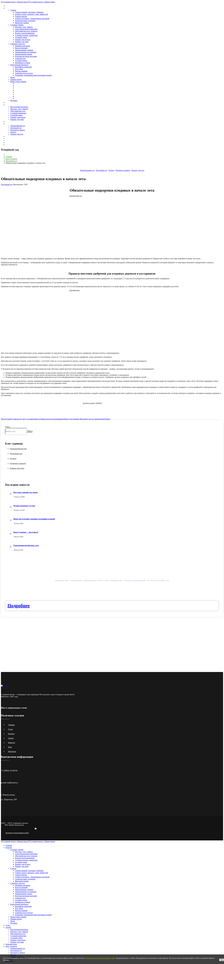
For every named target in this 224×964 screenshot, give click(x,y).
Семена (13, 10)
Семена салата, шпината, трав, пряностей (31, 14)
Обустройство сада (17, 111)
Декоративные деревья (24, 50)
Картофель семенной (23, 67)
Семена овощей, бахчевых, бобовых (29, 12)
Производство (11, 122)
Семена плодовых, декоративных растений (32, 19)
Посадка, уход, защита (24, 27)
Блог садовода (11, 124)
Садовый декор (21, 37)
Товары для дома (21, 42)
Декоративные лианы (23, 54)
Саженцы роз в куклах (24, 73)
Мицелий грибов (22, 23)
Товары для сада (16, 134)
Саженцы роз (20, 58)
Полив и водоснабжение (25, 33)
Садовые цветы (21, 61)
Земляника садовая (22, 63)
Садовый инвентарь (18, 113)
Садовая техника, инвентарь (26, 35)
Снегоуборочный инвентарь (26, 29)
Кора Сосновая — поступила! (25, 532)
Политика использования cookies (17, 833)
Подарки (13, 101)
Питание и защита (17, 130)
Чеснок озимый (21, 71)
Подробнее (18, 605)
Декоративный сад (17, 126)
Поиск (7, 427)
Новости (9, 136)
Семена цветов (21, 16)
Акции (8, 105)
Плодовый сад (16, 128)
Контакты (9, 138)
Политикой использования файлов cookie (100, 958)
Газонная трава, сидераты (25, 21)
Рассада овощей (21, 48)
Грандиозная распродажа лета (26, 545)
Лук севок (19, 69)
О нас (8, 103)
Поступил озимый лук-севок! (25, 492)
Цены (12, 77)
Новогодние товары (18, 82)
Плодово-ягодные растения (26, 56)
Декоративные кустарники (25, 52)
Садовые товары (16, 25)
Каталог (9, 8)
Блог (10, 747)
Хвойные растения (22, 46)
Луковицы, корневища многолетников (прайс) (33, 75)
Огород (13, 132)
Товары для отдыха (22, 40)
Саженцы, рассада (17, 44)
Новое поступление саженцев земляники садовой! (34, 519)
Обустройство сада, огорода (26, 31)
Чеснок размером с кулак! (24, 506)
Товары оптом (16, 79)
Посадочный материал (19, 65)
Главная (9, 6)
